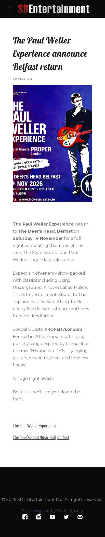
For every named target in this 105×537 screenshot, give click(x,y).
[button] (10, 9)
